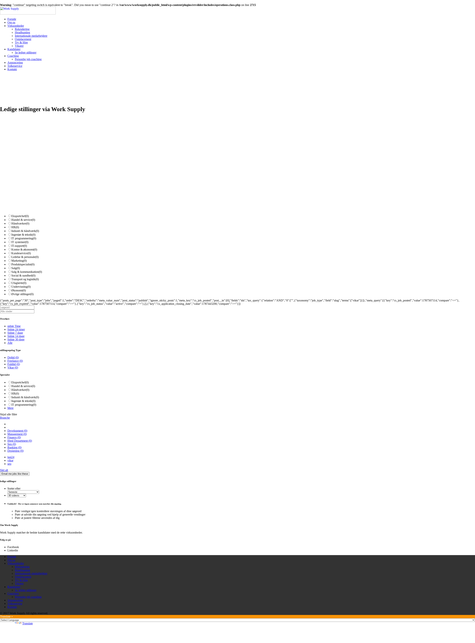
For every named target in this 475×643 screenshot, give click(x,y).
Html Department (19, 440)
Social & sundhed (23, 275)
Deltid (13, 357)
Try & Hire (21, 42)
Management (17, 434)
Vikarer (19, 45)
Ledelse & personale (25, 257)
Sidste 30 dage (15, 339)
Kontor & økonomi (24, 249)
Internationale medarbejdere (31, 35)
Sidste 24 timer (16, 329)
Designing (15, 450)
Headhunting (22, 32)
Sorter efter (13, 488)
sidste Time (14, 326)
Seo (11, 444)
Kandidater (13, 49)
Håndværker (20, 223)
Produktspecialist (23, 264)
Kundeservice (21, 253)
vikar (10, 460)
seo (9, 463)
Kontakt (12, 69)
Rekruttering (22, 29)
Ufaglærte (18, 283)
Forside (11, 19)
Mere (10, 408)
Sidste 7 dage (15, 332)
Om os (11, 22)
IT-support (19, 245)
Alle (9, 342)
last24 (10, 457)
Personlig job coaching (28, 59)
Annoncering (15, 62)
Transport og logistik (25, 279)
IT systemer (19, 242)
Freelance (15, 360)
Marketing (19, 260)
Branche (5, 417)
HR (15, 227)
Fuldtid (13, 364)
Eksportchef (20, 216)
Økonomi (18, 290)
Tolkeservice (14, 65)
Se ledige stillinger (25, 52)
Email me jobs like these (14, 473)
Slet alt (4, 470)
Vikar (12, 367)
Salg (15, 268)
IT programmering (23, 238)
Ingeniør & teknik (23, 234)
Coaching (13, 55)
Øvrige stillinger (22, 294)
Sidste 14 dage (15, 336)
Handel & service (23, 219)
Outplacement (23, 39)
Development (17, 430)
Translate (27, 623)
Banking (14, 447)
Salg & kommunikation (26, 271)
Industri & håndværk (25, 230)
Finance (14, 437)
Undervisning (21, 286)
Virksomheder (15, 25)
